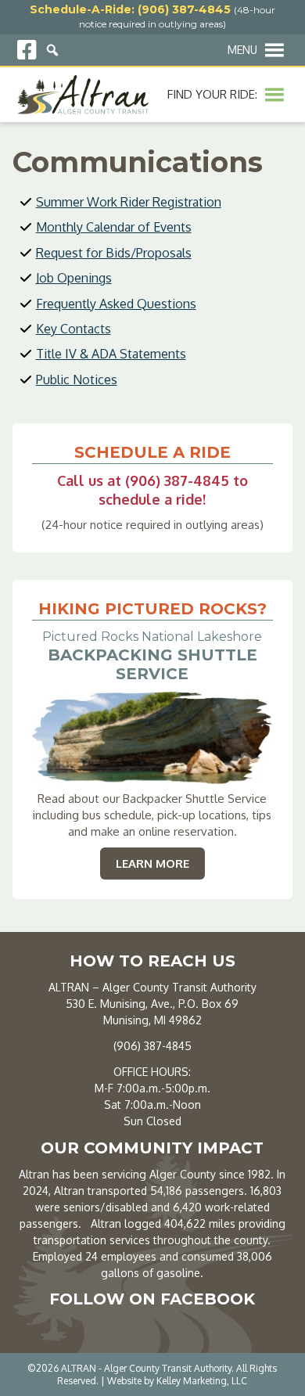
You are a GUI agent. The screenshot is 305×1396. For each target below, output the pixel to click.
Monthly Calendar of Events (114, 227)
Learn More (160, 863)
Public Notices (76, 379)
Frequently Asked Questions (116, 303)
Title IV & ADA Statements (111, 354)
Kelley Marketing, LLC (201, 1381)
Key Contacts (73, 328)
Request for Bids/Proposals (114, 253)
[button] (242, 50)
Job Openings (74, 278)
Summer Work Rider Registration (128, 202)
